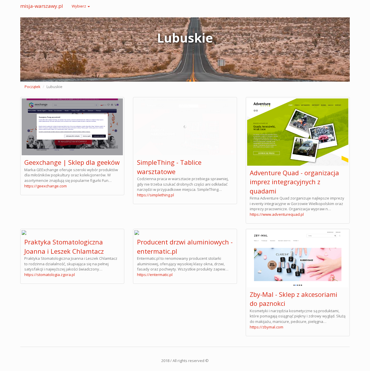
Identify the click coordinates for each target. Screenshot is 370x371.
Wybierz (79, 6)
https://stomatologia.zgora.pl (49, 274)
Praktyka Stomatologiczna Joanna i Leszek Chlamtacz (64, 246)
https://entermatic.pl (155, 274)
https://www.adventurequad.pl (277, 214)
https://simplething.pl (155, 195)
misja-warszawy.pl (41, 6)
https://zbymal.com (266, 327)
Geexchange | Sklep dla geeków (72, 162)
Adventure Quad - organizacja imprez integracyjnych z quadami (294, 181)
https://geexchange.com (45, 186)
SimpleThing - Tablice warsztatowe (169, 167)
